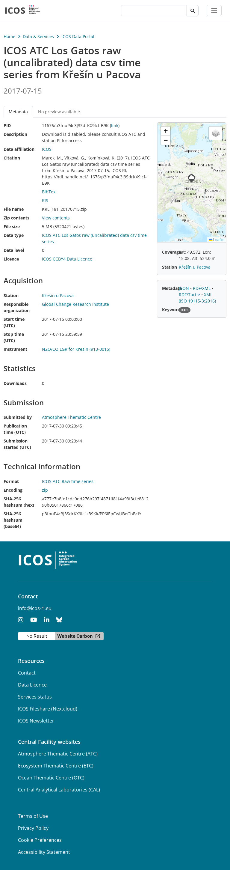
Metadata (172, 288)
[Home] (22, 10)
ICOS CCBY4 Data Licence (67, 259)
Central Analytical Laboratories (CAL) (59, 789)
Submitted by (18, 417)
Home (9, 36)
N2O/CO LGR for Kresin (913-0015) (76, 349)
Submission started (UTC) (17, 444)
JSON (184, 288)
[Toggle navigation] (214, 10)
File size (12, 226)
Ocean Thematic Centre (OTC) (51, 777)
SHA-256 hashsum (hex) (19, 502)
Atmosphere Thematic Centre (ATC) (58, 753)
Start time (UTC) (14, 322)
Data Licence (32, 684)
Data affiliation (19, 149)
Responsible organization (17, 307)
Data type (14, 235)
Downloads (15, 383)
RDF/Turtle (190, 294)
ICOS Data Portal (77, 36)
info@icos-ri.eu (35, 608)
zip (45, 490)
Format (11, 481)
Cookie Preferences (40, 840)
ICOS (47, 149)
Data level (14, 250)
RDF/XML (202, 288)
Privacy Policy (33, 828)
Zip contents (16, 218)
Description (15, 134)
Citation (12, 158)
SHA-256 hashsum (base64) (13, 520)
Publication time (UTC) (15, 429)
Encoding (13, 490)
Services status (35, 696)
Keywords (172, 309)
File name (14, 209)
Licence (11, 259)
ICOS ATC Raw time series (67, 481)
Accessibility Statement (44, 852)
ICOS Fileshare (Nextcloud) (47, 708)
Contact (27, 672)
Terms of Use (33, 816)
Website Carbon (75, 636)
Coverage (171, 252)
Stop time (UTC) (14, 337)
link (114, 125)
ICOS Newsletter (36, 720)
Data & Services (38, 36)
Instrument (15, 349)
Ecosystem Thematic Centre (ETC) (55, 765)
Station (11, 295)
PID (7, 125)
